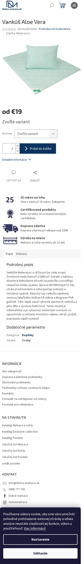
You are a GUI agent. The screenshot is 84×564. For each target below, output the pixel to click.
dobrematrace (18, 502)
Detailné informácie (14, 160)
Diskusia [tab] (21, 254)
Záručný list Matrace (15, 445)
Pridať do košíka (40, 148)
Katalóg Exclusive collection (20, 432)
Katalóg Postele (12, 438)
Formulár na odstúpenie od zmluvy (24, 399)
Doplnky (28, 335)
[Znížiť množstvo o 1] (17, 151)
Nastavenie (40, 539)
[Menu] (74, 5)
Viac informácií (34, 528)
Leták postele (11, 464)
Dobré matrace (18, 496)
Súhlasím (40, 553)
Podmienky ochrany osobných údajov (26, 388)
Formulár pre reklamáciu (17, 404)
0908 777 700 (17, 489)
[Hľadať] (51, 5)
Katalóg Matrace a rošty (17, 425)
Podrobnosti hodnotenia (54, 29)
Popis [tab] (9, 254)
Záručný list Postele (15, 457)
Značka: (18, 33)
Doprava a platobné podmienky (22, 377)
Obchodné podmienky (16, 382)
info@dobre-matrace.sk (24, 483)
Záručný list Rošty (13, 451)
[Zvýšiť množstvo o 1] (17, 146)
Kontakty (8, 393)
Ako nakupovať (12, 371)
